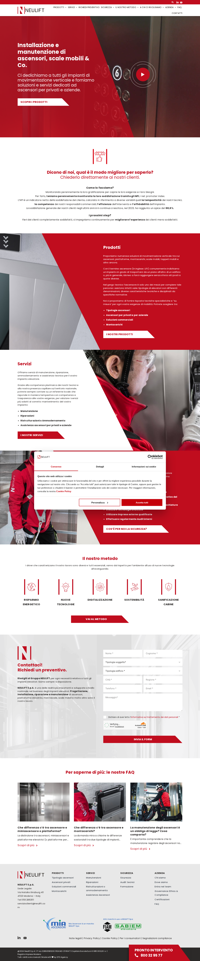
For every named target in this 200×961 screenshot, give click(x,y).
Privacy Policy (92, 938)
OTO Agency (62, 957)
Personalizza (98, 502)
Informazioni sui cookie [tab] (144, 466)
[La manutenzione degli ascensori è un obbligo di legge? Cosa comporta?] (156, 784)
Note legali (75, 938)
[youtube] (181, 2)
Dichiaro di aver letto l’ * (144, 717)
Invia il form (143, 739)
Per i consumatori (130, 938)
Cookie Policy (63, 491)
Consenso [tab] (56, 466)
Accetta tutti (142, 502)
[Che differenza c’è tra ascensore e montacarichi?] (100, 784)
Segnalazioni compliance (157, 938)
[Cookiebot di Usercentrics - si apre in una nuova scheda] (150, 457)
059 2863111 (28, 899)
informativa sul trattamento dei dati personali (154, 717)
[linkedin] (177, 2)
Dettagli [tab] (100, 466)
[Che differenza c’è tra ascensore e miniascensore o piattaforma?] (44, 784)
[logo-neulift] (31, 7)
